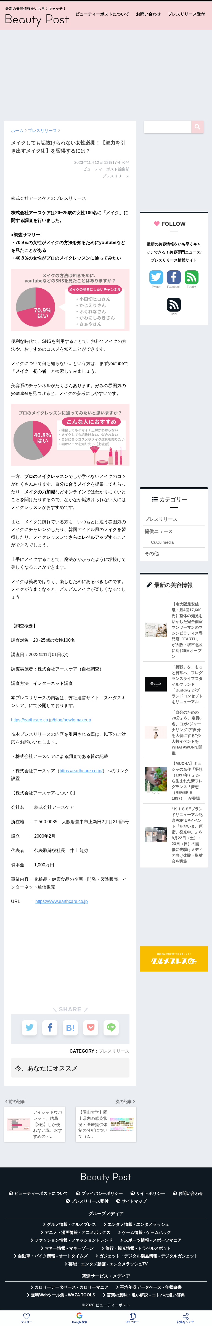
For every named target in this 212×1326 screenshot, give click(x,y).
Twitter (156, 286)
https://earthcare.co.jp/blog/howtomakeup (51, 720)
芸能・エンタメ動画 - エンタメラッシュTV (108, 1264)
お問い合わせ (148, 14)
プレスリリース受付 (186, 14)
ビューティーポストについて (102, 14)
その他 (152, 553)
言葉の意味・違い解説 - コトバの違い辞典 (146, 1295)
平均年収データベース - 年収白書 (151, 1287)
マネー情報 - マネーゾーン (69, 1248)
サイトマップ (134, 1201)
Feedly (191, 286)
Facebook (174, 286)
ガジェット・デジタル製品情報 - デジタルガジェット (148, 1256)
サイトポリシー (150, 1193)
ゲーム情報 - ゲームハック (146, 1232)
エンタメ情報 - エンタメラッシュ (138, 1224)
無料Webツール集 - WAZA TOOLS (63, 1295)
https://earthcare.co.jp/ (81, 770)
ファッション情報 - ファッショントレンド (74, 1240)
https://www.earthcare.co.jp (61, 901)
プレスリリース (114, 1050)
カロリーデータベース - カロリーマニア (71, 1287)
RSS (174, 314)
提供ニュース (159, 531)
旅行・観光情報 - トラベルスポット (138, 1248)
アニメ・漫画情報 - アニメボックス (77, 1232)
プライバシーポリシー (102, 1193)
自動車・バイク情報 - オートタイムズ (53, 1256)
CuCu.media (162, 542)
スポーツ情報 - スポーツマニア (153, 1240)
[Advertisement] (106, 72)
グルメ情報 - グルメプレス (71, 1224)
